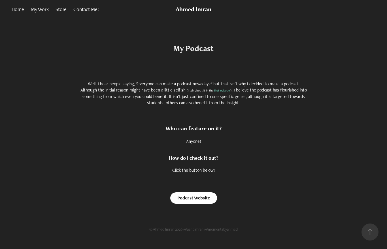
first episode (222, 90)
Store (61, 9)
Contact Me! (86, 9)
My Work (40, 9)
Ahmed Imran (193, 9)
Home (18, 9)
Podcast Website (193, 198)
